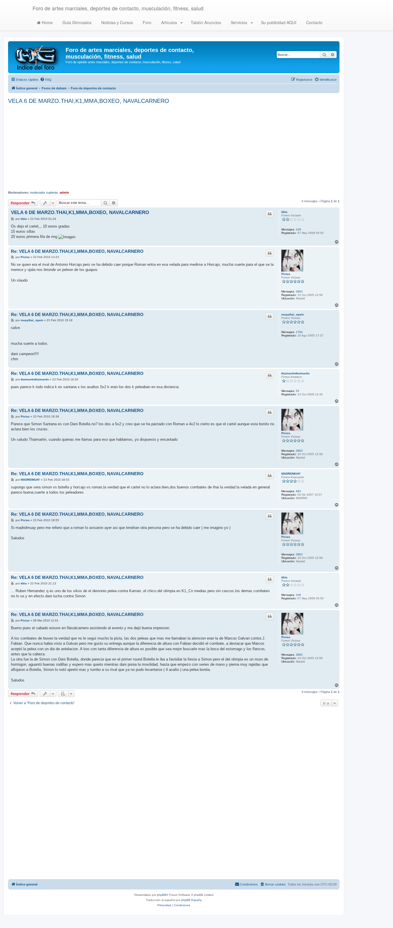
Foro (146, 22)
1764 (299, 332)
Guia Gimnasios (76, 22)
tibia (284, 211)
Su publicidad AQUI (278, 22)
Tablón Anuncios (205, 22)
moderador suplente (44, 192)
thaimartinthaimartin (295, 373)
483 (298, 491)
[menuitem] (45, 79)
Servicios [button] (239, 22)
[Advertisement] (173, 147)
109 (298, 229)
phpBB (161, 894)
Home (47, 22)
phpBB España (191, 900)
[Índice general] (37, 57)
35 (297, 390)
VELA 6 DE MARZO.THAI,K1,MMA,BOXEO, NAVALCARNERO (88, 101)
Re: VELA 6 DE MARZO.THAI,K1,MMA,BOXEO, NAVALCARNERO (77, 251)
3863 (299, 291)
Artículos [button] (169, 22)
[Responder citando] (269, 213)
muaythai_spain (292, 314)
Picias (285, 274)
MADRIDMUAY (291, 473)
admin (64, 192)
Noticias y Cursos (116, 22)
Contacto (314, 22)
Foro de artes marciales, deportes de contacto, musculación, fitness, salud (118, 8)
